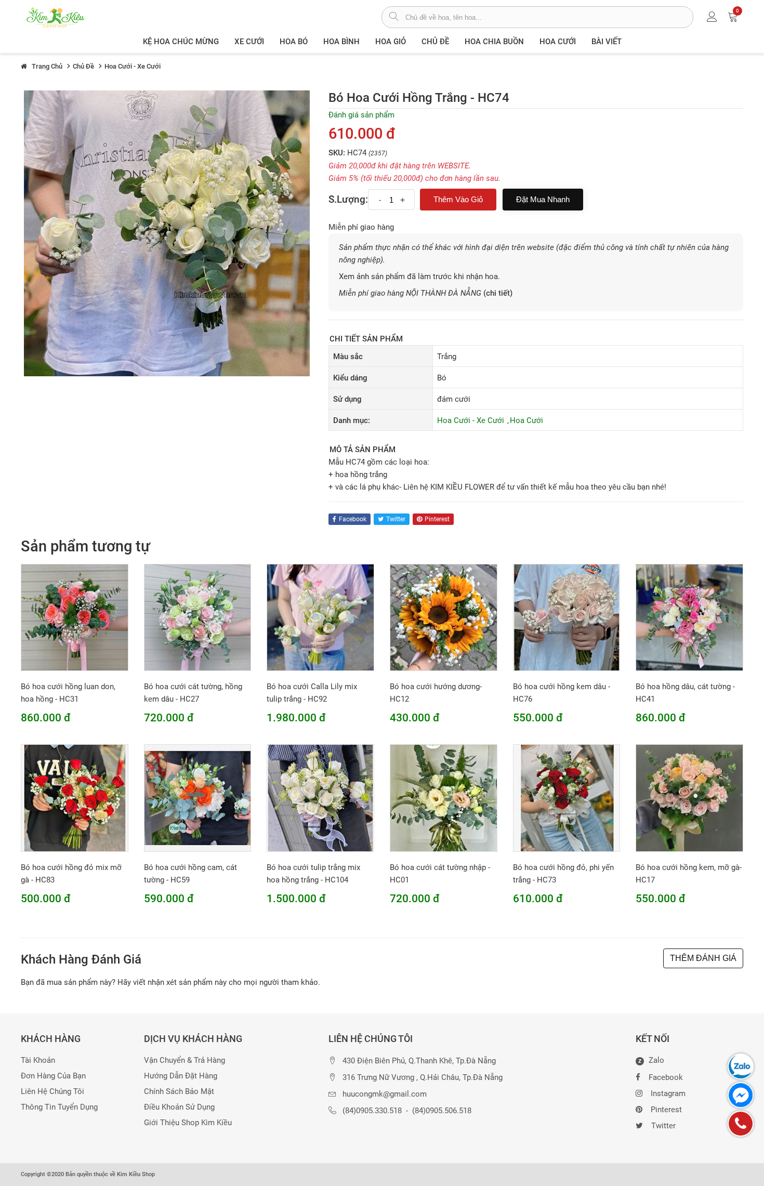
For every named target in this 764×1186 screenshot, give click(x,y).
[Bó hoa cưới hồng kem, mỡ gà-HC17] (689, 797)
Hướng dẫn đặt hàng (180, 1076)
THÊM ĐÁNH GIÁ (703, 958)
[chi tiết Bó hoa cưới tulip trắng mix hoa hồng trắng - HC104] (320, 797)
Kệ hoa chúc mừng (181, 41)
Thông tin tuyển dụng (59, 1107)
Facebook (666, 1077)
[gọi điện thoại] (741, 1124)
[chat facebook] (741, 1095)
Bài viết (606, 41)
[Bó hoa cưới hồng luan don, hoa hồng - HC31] (74, 617)
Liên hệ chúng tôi (52, 1092)
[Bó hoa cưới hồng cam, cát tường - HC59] (197, 797)
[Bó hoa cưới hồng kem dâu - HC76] (566, 617)
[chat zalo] (741, 1066)
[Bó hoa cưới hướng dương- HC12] (443, 617)
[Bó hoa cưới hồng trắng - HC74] (167, 233)
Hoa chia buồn (494, 41)
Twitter (663, 1126)
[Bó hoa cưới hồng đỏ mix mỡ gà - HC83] (74, 797)
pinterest (437, 519)
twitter (395, 519)
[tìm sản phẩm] (393, 18)
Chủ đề (435, 41)
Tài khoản (38, 1060)
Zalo (651, 1061)
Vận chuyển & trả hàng (184, 1060)
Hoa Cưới (557, 41)
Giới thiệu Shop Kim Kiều (188, 1123)
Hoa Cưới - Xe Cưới (470, 420)
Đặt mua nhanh (543, 199)
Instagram (668, 1093)
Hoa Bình (341, 41)
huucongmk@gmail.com (385, 1094)
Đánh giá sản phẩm (361, 115)
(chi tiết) (497, 293)
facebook (352, 519)
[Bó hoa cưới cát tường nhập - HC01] (443, 797)
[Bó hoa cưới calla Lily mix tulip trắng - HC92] (320, 617)
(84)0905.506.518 (441, 1111)
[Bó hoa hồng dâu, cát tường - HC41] (689, 617)
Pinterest (666, 1109)
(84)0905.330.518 (372, 1111)
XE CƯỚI (249, 41)
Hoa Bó (294, 41)
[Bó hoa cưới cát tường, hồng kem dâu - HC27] (197, 617)
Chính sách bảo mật (179, 1092)
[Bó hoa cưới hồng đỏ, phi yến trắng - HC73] (566, 797)
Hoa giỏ (390, 41)
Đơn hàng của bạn (53, 1076)
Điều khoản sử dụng (179, 1107)
